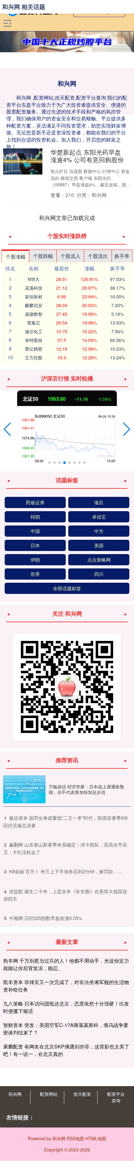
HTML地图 (95, 1138)
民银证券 (35, 502)
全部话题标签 (67, 588)
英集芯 (33, 323)
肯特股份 (33, 340)
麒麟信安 (33, 305)
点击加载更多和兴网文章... (67, 217)
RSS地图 (75, 1138)
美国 (98, 545)
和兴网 (15, 1094)
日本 (35, 545)
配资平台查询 (116, 1097)
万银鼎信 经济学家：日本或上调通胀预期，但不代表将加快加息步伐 (86, 789)
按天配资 (82, 1094)
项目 (98, 502)
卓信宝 (99, 516)
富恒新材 (33, 296)
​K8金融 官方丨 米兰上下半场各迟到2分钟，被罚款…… (65, 871)
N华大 (34, 279)
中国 (35, 531)
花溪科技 (33, 288)
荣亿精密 (33, 349)
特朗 (35, 516)
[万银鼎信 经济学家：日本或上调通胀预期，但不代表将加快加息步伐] (24, 789)
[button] (7, 429)
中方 (98, 531)
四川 (98, 574)
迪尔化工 (33, 331)
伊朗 (35, 559)
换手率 (121, 255)
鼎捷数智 (33, 314)
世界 (35, 574)
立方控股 (33, 357)
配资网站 (48, 1094)
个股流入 (70, 255)
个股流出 (98, 255)
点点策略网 (99, 559)
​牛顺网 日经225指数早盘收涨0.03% (45, 918)
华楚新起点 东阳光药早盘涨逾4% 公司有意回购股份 (87, 155)
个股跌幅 (43, 255)
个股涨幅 (16, 256)
